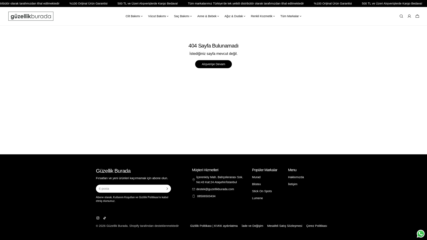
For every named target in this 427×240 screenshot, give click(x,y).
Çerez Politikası (316, 226)
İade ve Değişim (252, 226)
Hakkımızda (296, 177)
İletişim (292, 184)
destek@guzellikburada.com (215, 189)
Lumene (257, 198)
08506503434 (206, 196)
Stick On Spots (262, 191)
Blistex (256, 184)
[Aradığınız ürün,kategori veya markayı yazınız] (401, 16)
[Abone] (167, 188)
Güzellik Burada (117, 226)
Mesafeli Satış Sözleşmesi (284, 226)
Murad (256, 177)
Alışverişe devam (213, 64)
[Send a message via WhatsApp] (420, 233)
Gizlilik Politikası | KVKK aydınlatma (214, 226)
